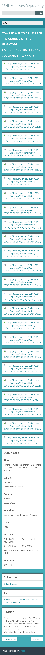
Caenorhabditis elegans (28, 600)
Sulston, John (21, 602)
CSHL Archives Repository (22, 5)
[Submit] (41, 13)
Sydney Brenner (10, 584)
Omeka (22, 651)
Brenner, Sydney (11, 600)
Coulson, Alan (9, 602)
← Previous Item (9, 639)
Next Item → (37, 639)
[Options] (37, 13)
